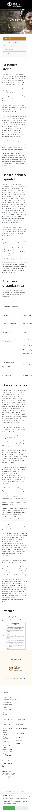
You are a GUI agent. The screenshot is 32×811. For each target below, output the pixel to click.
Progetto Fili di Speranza (7, 725)
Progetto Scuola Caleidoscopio (8, 754)
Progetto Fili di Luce (7, 746)
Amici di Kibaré (7, 709)
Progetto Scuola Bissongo (8, 729)
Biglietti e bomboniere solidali (19, 741)
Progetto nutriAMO (6, 733)
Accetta (8, 808)
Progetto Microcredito (6, 742)
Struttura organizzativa (11, 46)
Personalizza (21, 808)
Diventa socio (20, 733)
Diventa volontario (19, 736)
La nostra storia (8, 38)
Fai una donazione (21, 728)
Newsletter (6, 714)
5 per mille (19, 731)
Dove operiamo (8, 49)
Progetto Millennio (5, 737)
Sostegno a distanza (19, 725)
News (4, 712)
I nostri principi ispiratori (11, 42)
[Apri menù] (4, 4)
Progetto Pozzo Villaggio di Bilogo (8, 750)
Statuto (6, 53)
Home (11, 28)
